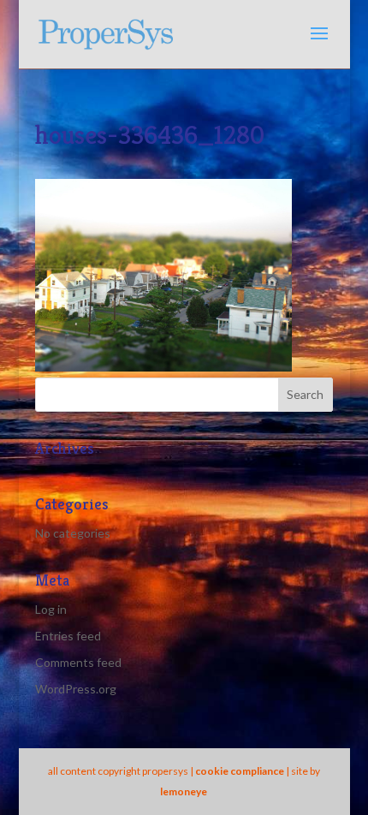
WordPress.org (75, 688)
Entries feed (68, 635)
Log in (51, 609)
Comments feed (78, 662)
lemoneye (183, 791)
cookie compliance (239, 770)
